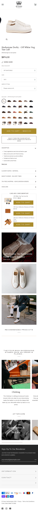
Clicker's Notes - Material (10, 171)
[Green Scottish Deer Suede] (26, 123)
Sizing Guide (8, 62)
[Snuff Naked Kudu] (26, 118)
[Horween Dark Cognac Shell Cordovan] (10, 107)
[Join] (33, 459)
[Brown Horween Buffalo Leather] (21, 107)
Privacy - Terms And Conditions (26, 501)
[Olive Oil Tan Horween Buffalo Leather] (4, 118)
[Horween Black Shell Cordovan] (31, 101)
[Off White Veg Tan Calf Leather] (4, 101)
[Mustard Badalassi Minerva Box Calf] (21, 112)
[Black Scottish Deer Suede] (31, 107)
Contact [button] (7, 477)
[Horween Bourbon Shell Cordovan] (21, 101)
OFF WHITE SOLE (8, 70)
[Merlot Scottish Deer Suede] (31, 123)
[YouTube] (10, 508)
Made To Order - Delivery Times (11, 176)
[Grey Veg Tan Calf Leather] (26, 101)
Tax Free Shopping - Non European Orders (15, 181)
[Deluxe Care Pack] (4, 123)
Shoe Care (5, 187)
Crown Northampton (8, 501)
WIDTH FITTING (6, 84)
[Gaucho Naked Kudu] (31, 118)
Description (5, 148)
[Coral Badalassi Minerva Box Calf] (15, 112)
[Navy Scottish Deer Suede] (4, 107)
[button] (19, 483)
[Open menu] (5, 4)
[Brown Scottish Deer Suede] (4, 112)
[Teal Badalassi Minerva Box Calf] (31, 112)
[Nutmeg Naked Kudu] (15, 118)
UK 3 (5, 79)
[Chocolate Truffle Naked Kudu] (21, 118)
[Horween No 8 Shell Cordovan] (15, 101)
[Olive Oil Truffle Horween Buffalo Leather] (10, 118)
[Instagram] (6, 508)
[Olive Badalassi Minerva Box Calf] (26, 112)
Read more (4, 164)
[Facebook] (2, 508)
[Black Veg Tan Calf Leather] (10, 101)
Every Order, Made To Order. (9, 503)
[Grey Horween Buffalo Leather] (10, 112)
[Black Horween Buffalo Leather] (26, 107)
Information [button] (9, 471)
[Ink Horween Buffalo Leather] (15, 107)
